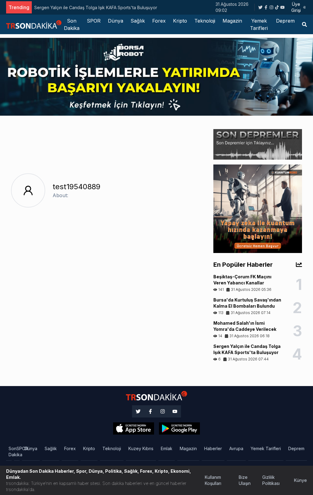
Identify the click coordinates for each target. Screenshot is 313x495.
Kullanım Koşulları (213, 480)
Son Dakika (71, 24)
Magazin (232, 21)
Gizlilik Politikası (271, 480)
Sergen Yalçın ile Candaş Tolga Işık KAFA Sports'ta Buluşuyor (95, 7)
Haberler (213, 448)
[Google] (133, 428)
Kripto (180, 21)
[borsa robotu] (156, 76)
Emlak (166, 448)
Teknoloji (204, 21)
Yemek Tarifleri (259, 24)
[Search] (304, 24)
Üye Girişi (296, 7)
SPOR (94, 21)
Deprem (285, 21)
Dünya (115, 21)
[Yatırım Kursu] (257, 208)
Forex (159, 21)
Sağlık (138, 21)
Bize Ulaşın (245, 480)
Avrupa (236, 448)
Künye (300, 480)
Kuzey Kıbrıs (140, 448)
